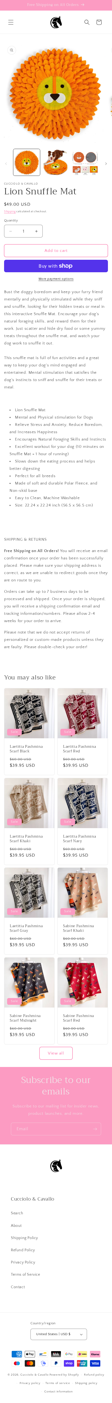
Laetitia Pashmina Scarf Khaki (26, 839)
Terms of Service (25, 1274)
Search (17, 1213)
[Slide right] (106, 164)
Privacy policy (30, 1383)
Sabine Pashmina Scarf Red (78, 1018)
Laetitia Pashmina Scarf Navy (79, 839)
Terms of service (57, 1383)
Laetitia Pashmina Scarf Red (79, 749)
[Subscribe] (95, 1129)
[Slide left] (6, 164)
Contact (18, 1287)
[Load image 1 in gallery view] (26, 162)
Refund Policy (23, 1250)
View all (56, 1053)
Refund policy (94, 1374)
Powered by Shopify (64, 1374)
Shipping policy (86, 1383)
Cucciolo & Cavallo (34, 1374)
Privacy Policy (23, 1262)
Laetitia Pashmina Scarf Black (26, 749)
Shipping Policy (24, 1238)
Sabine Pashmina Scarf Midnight (25, 1018)
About (16, 1226)
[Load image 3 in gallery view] (85, 162)
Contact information (58, 1391)
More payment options (56, 279)
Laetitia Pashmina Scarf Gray (26, 928)
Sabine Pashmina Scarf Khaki (78, 928)
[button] (11, 22)
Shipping (10, 211)
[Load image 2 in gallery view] (56, 162)
